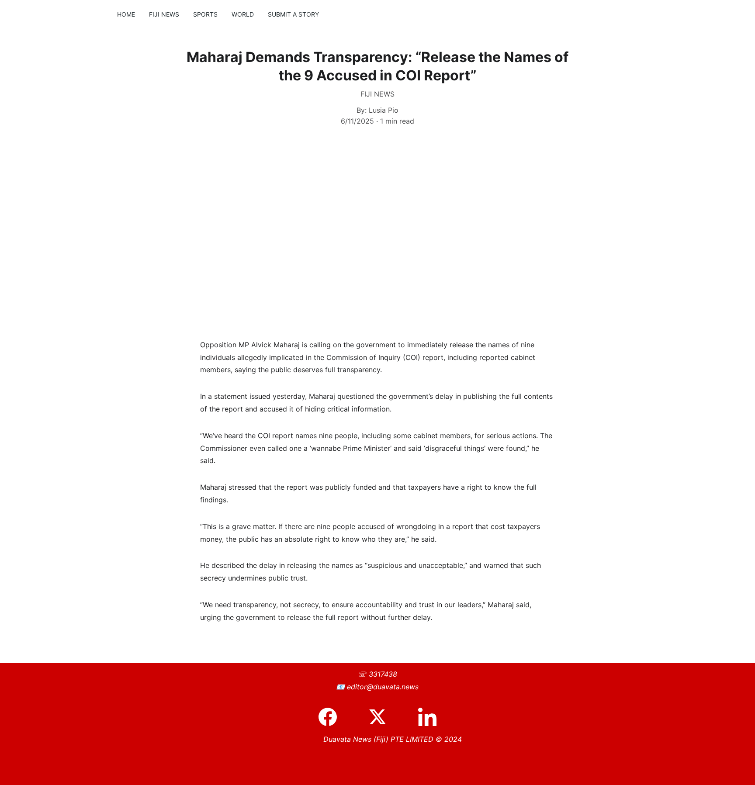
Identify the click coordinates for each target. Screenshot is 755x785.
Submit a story (293, 14)
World (243, 14)
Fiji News (164, 14)
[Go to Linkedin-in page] (427, 717)
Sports (205, 14)
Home (126, 14)
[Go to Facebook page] (332, 717)
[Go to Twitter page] (381, 717)
